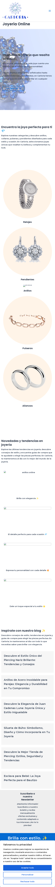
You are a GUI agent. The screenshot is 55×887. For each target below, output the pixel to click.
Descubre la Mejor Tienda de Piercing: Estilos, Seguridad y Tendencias (23, 756)
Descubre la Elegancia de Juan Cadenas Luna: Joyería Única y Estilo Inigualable (25, 708)
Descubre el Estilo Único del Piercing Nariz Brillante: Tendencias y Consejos (23, 660)
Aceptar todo (27, 868)
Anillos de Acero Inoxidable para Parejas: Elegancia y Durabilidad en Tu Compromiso (25, 684)
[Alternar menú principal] (49, 10)
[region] (27, 863)
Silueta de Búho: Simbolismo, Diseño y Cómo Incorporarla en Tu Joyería (27, 732)
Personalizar (28, 875)
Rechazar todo (27, 881)
